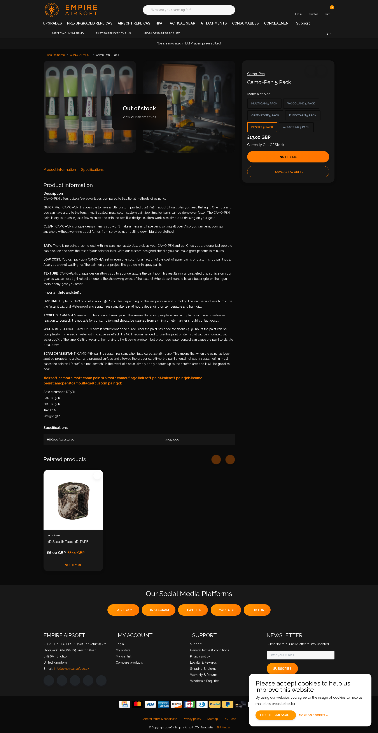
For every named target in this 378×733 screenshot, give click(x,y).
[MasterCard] (137, 704)
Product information (60, 169)
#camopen (59, 383)
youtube (226, 610)
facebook (124, 610)
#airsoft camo (56, 378)
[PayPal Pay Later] (227, 704)
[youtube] (88, 680)
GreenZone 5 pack (265, 115)
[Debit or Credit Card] (240, 704)
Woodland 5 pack (301, 103)
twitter (193, 610)
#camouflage (80, 383)
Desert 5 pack (262, 127)
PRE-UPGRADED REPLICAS (89, 23)
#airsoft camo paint (85, 378)
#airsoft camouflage (119, 378)
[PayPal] (214, 704)
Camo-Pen (256, 74)
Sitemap (212, 719)
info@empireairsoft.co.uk (71, 668)
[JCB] (189, 704)
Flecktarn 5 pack (302, 115)
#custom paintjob (107, 383)
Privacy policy (192, 719)
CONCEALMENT (277, 23)
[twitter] (75, 680)
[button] (311, 70)
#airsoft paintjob (175, 378)
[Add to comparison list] (321, 70)
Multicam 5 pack (264, 103)
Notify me (288, 157)
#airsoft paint (149, 378)
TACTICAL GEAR (181, 23)
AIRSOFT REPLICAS (134, 23)
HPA (159, 23)
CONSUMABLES (245, 23)
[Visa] (150, 704)
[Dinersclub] (202, 704)
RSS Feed (230, 719)
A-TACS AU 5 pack (296, 127)
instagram (159, 610)
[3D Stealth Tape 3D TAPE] (73, 499)
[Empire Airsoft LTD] (70, 9)
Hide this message (275, 715)
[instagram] (62, 680)
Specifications (92, 169)
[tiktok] (101, 680)
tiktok (258, 610)
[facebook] (49, 680)
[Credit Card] (124, 704)
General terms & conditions (159, 719)
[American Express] (163, 704)
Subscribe (282, 668)
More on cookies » (313, 715)
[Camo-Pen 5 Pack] (90, 106)
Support (303, 23)
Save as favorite (289, 171)
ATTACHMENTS (214, 23)
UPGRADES (52, 23)
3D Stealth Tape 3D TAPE (67, 542)
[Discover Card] (176, 704)
